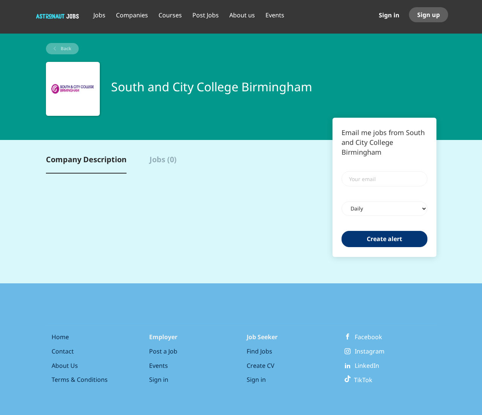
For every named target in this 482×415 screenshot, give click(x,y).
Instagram (369, 351)
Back (65, 48)
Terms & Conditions (80, 379)
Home (60, 337)
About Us (65, 365)
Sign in (389, 15)
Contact (63, 351)
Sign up (428, 15)
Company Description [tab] (86, 159)
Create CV (261, 365)
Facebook (368, 337)
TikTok (361, 380)
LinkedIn (367, 365)
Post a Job (163, 351)
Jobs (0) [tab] (163, 159)
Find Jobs (259, 351)
